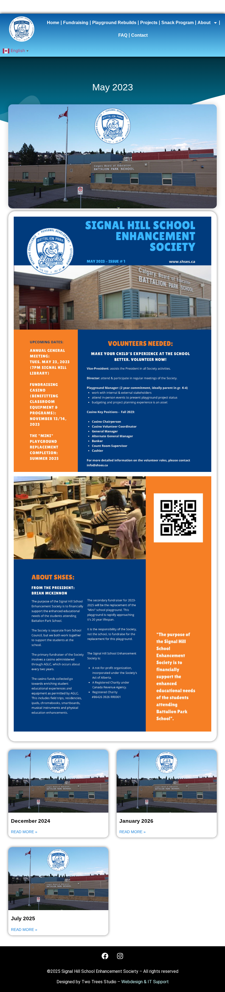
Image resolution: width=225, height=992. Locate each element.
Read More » (24, 832)
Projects (149, 22)
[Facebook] (105, 956)
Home (53, 22)
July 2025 (23, 918)
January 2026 (136, 821)
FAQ (122, 35)
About (204, 22)
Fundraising (75, 22)
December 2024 (30, 821)
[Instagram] (120, 956)
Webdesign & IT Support (145, 981)
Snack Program (177, 22)
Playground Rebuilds (114, 22)
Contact (139, 35)
